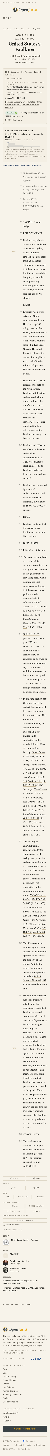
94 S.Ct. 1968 (35, 781)
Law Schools (8, 1387)
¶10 (20, 445)
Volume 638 (19, 29)
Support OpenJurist (25, 1429)
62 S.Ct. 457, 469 (32, 610)
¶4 (21, 222)
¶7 (21, 304)
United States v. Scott (33, 826)
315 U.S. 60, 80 (38, 606)
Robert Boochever (18, 1268)
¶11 (20, 485)
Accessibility (30, 1441)
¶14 (20, 543)
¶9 (21, 380)
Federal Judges (9, 1380)
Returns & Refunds (22, 1445)
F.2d (28, 29)
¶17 (20, 634)
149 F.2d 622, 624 (32, 923)
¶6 (21, 240)
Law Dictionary (9, 1376)
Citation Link (23, 1197)
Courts (6, 1384)
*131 (14, 1048)
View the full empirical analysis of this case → (23, 165)
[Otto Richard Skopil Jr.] (5, 1263)
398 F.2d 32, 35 (38, 911)
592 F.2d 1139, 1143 (33, 830)
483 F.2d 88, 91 (31, 818)
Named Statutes (10, 1391)
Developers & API (10, 1413)
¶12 (20, 516)
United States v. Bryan (34, 814)
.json (16, 1304)
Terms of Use (9, 1449)
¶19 (20, 841)
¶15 (20, 550)
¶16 (20, 557)
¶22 (20, 1134)
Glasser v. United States (24, 102)
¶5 (21, 233)
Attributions (39, 1445)
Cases (5, 1369)
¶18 (20, 698)
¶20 (20, 943)
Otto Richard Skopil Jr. (19, 1261)
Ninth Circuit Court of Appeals (25, 56)
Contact (6, 1445)
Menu (9, 18)
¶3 (21, 199)
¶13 (20, 523)
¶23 (20, 1141)
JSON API (7, 1421)
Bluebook (40, 1197)
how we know (17, 116)
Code (5, 1373)
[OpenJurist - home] (25, 9)
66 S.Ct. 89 (39, 932)
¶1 (21, 173)
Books (5, 1398)
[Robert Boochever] (5, 1270)
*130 (14, 252)
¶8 (21, 311)
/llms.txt (6, 1417)
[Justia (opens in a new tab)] (36, 1359)
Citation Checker (10, 1402)
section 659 (41, 698)
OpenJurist (7, 29)
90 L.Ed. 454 (29, 936)
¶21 (20, 995)
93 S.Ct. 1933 (35, 805)
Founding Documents (12, 1394)
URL (8, 1197)
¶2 (21, 186)
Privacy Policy (24, 1449)
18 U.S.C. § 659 (19, 98)
